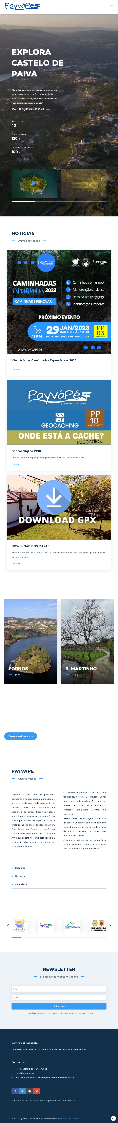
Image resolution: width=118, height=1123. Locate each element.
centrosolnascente (69, 1119)
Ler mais (16, 369)
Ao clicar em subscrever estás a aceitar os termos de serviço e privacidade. (61, 1013)
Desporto (20, 868)
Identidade (21, 884)
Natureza (20, 876)
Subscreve (59, 1006)
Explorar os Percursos (21, 736)
